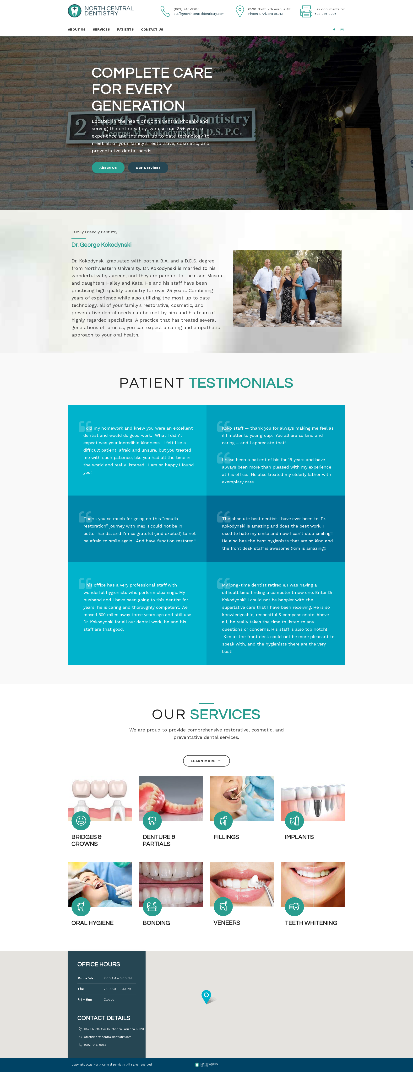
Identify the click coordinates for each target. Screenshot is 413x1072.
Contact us (152, 29)
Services (101, 29)
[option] (206, 123)
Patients (125, 29)
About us (77, 29)
